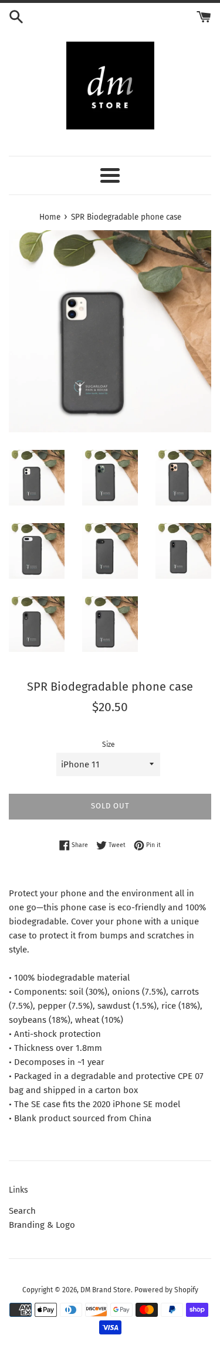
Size (108, 744)
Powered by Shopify (166, 1290)
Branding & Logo (42, 1225)
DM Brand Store (105, 1290)
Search (22, 1211)
